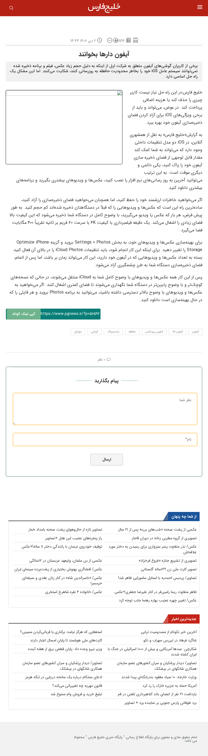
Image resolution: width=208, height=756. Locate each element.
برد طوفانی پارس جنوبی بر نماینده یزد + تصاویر (161, 703)
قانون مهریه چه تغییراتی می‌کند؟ (77, 686)
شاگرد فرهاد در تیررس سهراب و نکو (170, 640)
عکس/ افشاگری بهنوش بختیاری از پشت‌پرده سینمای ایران (58, 569)
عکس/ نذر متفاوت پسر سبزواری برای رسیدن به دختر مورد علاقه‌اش (153, 549)
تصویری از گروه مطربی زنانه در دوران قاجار (164, 538)
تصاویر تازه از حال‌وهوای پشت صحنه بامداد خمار (65, 529)
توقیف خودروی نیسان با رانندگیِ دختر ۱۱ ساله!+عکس (62, 546)
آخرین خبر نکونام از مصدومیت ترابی (169, 632)
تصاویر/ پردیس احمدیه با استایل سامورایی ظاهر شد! (157, 578)
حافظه (132, 331)
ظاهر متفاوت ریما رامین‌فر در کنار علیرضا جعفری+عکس (156, 592)
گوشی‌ (94, 331)
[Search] (11, 9)
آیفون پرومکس (154, 331)
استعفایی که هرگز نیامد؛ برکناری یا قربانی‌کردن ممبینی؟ (61, 632)
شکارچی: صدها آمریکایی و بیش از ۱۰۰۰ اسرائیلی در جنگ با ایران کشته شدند (152, 652)
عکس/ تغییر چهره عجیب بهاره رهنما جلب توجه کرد (158, 600)
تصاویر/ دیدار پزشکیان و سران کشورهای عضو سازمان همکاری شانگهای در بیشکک (157, 666)
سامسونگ (113, 331)
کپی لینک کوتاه (23, 314)
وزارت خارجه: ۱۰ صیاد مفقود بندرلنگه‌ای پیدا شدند (159, 677)
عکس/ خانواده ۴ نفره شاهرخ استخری (73, 592)
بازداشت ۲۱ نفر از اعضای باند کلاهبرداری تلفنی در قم (157, 694)
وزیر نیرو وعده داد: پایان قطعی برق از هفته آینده (65, 649)
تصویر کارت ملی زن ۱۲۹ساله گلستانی (169, 569)
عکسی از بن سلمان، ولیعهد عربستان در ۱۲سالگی (65, 561)
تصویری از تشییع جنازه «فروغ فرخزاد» (168, 561)
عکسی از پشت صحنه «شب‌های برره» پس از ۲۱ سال (157, 529)
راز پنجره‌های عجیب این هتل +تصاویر (73, 538)
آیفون (195, 331)
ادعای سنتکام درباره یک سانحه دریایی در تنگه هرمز (63, 677)
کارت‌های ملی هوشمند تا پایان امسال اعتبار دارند (66, 640)
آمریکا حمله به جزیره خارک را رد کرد (169, 686)
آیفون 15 (177, 331)
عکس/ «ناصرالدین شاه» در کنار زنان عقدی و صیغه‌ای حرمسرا (62, 581)
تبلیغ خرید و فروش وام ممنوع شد (76, 694)
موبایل (78, 331)
